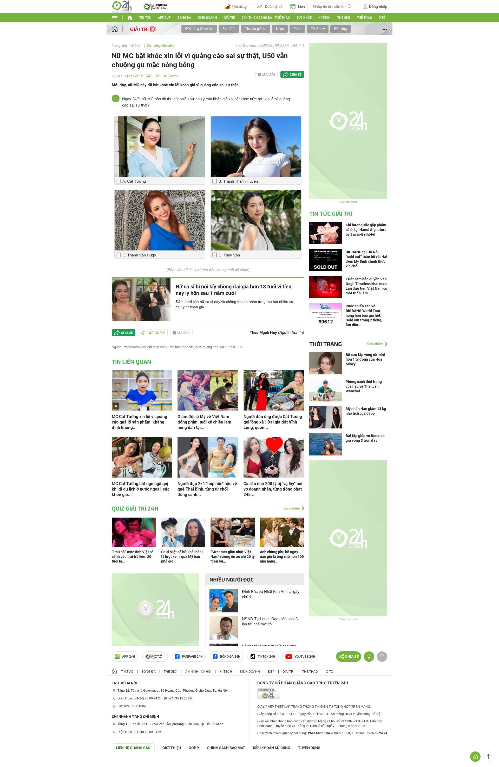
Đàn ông (340, 29)
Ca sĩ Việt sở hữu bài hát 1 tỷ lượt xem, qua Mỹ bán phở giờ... (182, 556)
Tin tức (145, 17)
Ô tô (382, 17)
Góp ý (194, 748)
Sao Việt (228, 29)
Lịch (301, 6)
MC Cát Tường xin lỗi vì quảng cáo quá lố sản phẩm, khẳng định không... (139, 422)
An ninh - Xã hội (198, 671)
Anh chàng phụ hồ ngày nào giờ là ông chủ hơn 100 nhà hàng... (282, 556)
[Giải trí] (144, 29)
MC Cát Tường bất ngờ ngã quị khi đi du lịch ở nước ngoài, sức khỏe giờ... (140, 489)
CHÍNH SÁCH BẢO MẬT (226, 748)
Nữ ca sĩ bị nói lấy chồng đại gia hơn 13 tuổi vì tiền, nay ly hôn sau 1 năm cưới (234, 289)
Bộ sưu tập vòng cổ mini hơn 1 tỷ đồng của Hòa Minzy (365, 359)
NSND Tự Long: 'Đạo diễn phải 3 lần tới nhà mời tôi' (270, 621)
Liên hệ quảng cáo (133, 748)
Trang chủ (119, 46)
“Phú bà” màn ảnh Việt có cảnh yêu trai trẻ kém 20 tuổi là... (133, 556)
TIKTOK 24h (266, 656)
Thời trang (325, 343)
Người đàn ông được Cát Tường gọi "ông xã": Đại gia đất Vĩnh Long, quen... (273, 422)
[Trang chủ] (120, 28)
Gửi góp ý (156, 333)
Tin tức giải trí (255, 29)
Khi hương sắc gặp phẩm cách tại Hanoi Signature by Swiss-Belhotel (366, 229)
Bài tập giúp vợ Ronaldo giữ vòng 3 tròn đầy (365, 438)
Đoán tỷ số (274, 6)
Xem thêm (291, 508)
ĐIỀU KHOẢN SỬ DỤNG (271, 748)
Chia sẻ (295, 74)
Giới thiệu (171, 748)
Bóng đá (184, 17)
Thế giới (343, 17)
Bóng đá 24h (230, 656)
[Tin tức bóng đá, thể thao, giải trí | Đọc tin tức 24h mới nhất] (122, 6)
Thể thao (364, 17)
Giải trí (229, 17)
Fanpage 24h (192, 656)
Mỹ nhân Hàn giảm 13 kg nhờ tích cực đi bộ (366, 411)
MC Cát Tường (166, 76)
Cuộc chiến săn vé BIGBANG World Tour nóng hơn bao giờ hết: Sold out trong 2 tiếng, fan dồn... (364, 315)
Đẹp (271, 671)
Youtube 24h (305, 656)
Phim (297, 29)
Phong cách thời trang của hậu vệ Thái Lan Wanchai (364, 386)
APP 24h (128, 656)
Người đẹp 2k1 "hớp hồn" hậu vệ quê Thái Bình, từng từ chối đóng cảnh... (207, 489)
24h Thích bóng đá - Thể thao (266, 17)
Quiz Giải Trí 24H (138, 76)
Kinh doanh (207, 17)
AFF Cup (164, 17)
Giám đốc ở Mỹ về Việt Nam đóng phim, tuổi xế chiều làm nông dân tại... (204, 422)
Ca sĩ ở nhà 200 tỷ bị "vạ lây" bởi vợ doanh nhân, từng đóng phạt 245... (273, 489)
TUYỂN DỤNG (309, 748)
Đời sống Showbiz (199, 29)
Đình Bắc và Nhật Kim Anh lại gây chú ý (270, 594)
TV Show (318, 29)
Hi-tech (324, 17)
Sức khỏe (304, 17)
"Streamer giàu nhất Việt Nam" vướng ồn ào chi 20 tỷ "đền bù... (233, 556)
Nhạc (280, 29)
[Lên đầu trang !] (488, 756)
